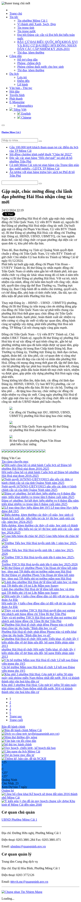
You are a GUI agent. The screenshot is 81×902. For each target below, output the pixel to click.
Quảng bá (8, 790)
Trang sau (15, 716)
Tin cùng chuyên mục (15, 461)
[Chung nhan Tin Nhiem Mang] (22, 892)
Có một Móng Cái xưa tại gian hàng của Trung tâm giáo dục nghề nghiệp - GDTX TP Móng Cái (44, 166)
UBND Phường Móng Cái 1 (19, 819)
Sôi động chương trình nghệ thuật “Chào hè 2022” (40, 154)
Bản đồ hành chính (13, 726)
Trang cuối (16, 720)
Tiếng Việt (19, 109)
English (25, 113)
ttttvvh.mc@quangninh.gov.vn (29, 881)
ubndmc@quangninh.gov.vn (28, 846)
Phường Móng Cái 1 (11, 132)
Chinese (25, 117)
